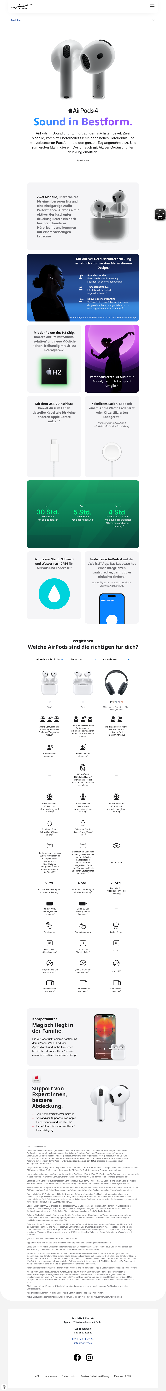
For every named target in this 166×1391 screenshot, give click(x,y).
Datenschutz (68, 1376)
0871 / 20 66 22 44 (83, 1339)
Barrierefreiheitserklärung (95, 1376)
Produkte (16, 20)
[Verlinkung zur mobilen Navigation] (152, 6)
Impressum (51, 1376)
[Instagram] (89, 1357)
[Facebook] (77, 1357)
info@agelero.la (83, 1342)
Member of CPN (122, 1376)
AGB (37, 1376)
